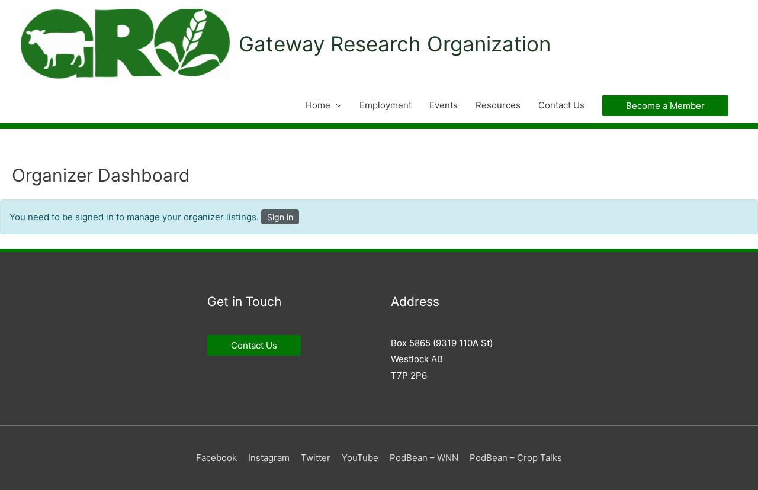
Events (443, 105)
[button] (665, 105)
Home (318, 105)
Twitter (315, 457)
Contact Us (561, 105)
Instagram (269, 457)
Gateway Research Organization (395, 43)
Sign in (280, 217)
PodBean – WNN (424, 457)
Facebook (216, 457)
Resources (498, 105)
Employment (385, 105)
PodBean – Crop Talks (516, 457)
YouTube (360, 457)
